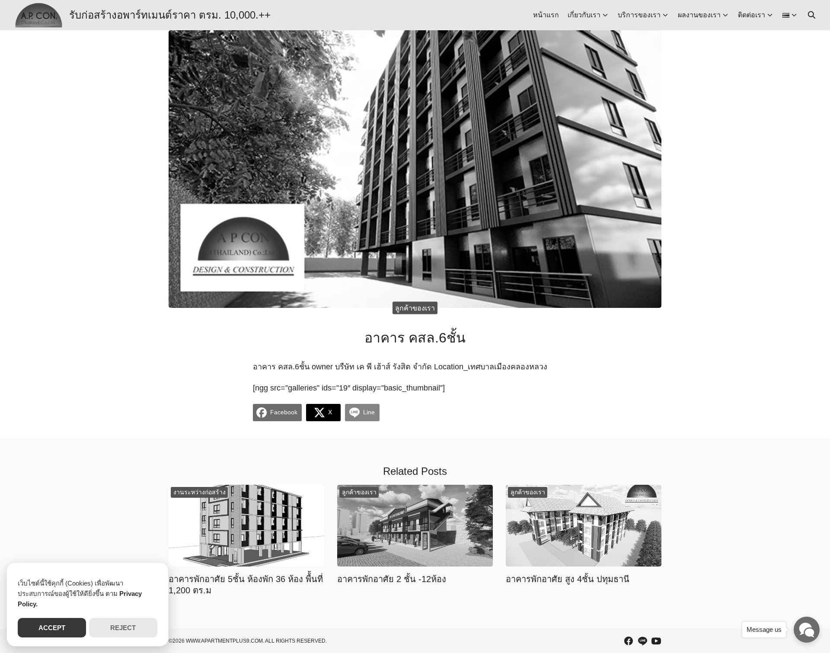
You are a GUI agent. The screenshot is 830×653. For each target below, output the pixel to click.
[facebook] (628, 641)
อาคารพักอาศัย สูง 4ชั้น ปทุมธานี (567, 579)
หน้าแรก (546, 15)
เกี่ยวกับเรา (584, 15)
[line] (642, 641)
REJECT (123, 627)
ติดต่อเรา (751, 15)
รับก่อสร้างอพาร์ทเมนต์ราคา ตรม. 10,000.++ (170, 15)
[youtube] (656, 641)
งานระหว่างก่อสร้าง (199, 492)
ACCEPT (51, 627)
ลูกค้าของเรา (415, 307)
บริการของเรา (639, 15)
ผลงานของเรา (699, 15)
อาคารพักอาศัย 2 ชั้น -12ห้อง (391, 579)
